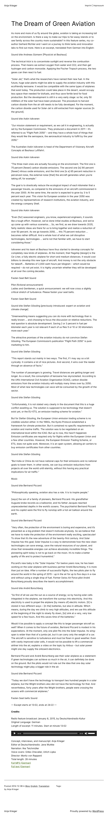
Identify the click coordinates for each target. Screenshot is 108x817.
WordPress (98, 811)
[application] (54, 733)
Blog (27, 786)
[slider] (91, 733)
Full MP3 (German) (21, 762)
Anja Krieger (10, 5)
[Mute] (86, 733)
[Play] (14, 733)
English (34, 786)
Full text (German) (20, 766)
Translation (44, 786)
